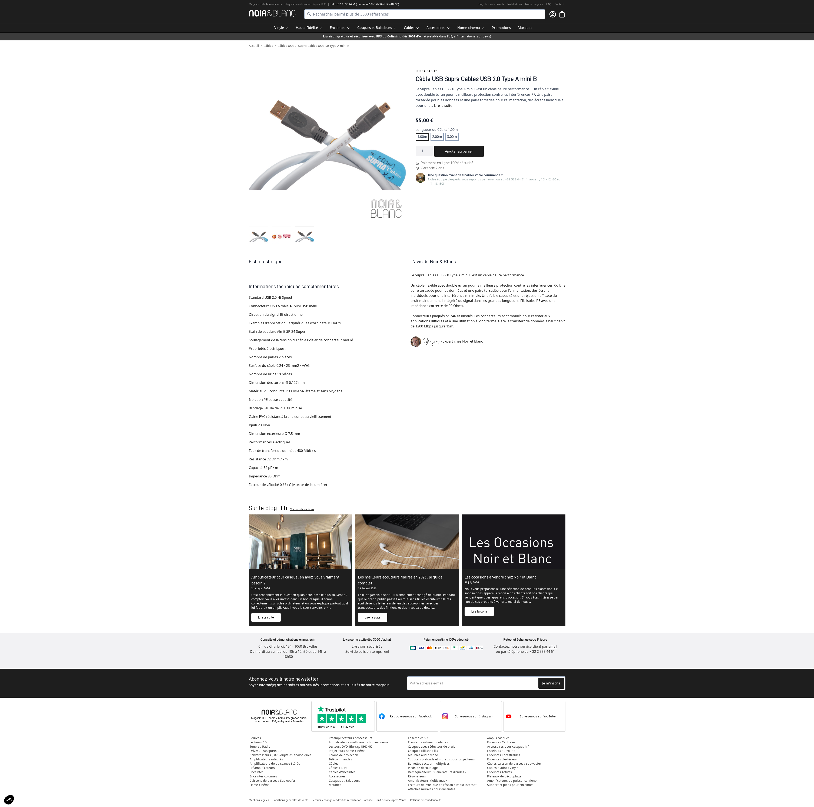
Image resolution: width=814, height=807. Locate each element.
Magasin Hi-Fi (257, 4)
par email (549, 646)
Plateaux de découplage (504, 776)
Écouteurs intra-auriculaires (428, 742)
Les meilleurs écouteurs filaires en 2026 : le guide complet (400, 580)
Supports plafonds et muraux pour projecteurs (441, 759)
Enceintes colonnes (263, 776)
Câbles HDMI (338, 768)
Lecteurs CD (258, 742)
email (491, 179)
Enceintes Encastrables (503, 755)
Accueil (254, 46)
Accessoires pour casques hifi (508, 746)
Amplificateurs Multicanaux (427, 780)
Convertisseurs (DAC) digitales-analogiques (280, 755)
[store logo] (272, 13)
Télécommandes (340, 759)
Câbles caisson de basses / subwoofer (514, 763)
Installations (514, 4)
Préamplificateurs (262, 768)
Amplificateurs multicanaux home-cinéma (358, 742)
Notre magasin (534, 4)
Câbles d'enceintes (342, 772)
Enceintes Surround (501, 751)
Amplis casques (498, 738)
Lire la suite (443, 105)
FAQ (548, 4)
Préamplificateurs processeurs (350, 738)
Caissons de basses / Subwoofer (272, 780)
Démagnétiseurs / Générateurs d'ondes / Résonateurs (437, 774)
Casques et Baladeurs (344, 780)
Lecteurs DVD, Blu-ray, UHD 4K (350, 746)
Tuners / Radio (260, 746)
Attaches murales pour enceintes (431, 789)
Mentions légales (259, 800)
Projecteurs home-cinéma (347, 751)
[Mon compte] (552, 14)
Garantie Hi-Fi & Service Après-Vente (384, 800)
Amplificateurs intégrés (266, 759)
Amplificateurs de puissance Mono (511, 780)
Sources (255, 738)
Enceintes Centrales (501, 742)
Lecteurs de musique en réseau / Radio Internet (442, 785)
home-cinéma (274, 4)
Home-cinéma (259, 785)
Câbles (268, 46)
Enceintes (256, 772)
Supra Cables (427, 71)
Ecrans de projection (343, 755)
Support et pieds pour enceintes (510, 785)
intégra (288, 4)
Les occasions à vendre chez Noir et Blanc (500, 577)
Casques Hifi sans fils (423, 751)
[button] (9, 800)
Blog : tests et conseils (491, 4)
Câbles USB (286, 46)
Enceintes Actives (499, 772)
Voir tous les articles (302, 509)
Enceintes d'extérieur (502, 759)
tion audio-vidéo (301, 4)
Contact (559, 4)
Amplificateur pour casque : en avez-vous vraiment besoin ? (295, 580)
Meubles (335, 785)
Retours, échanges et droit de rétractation (337, 800)
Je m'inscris (551, 683)
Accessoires (337, 776)
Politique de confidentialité (426, 800)
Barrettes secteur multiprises (429, 763)
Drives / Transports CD (266, 751)
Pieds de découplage (423, 768)
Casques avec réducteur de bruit (431, 746)
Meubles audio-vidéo (423, 755)
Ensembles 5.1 (418, 738)
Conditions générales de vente (290, 800)
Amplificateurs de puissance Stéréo (275, 763)
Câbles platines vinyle (502, 768)
